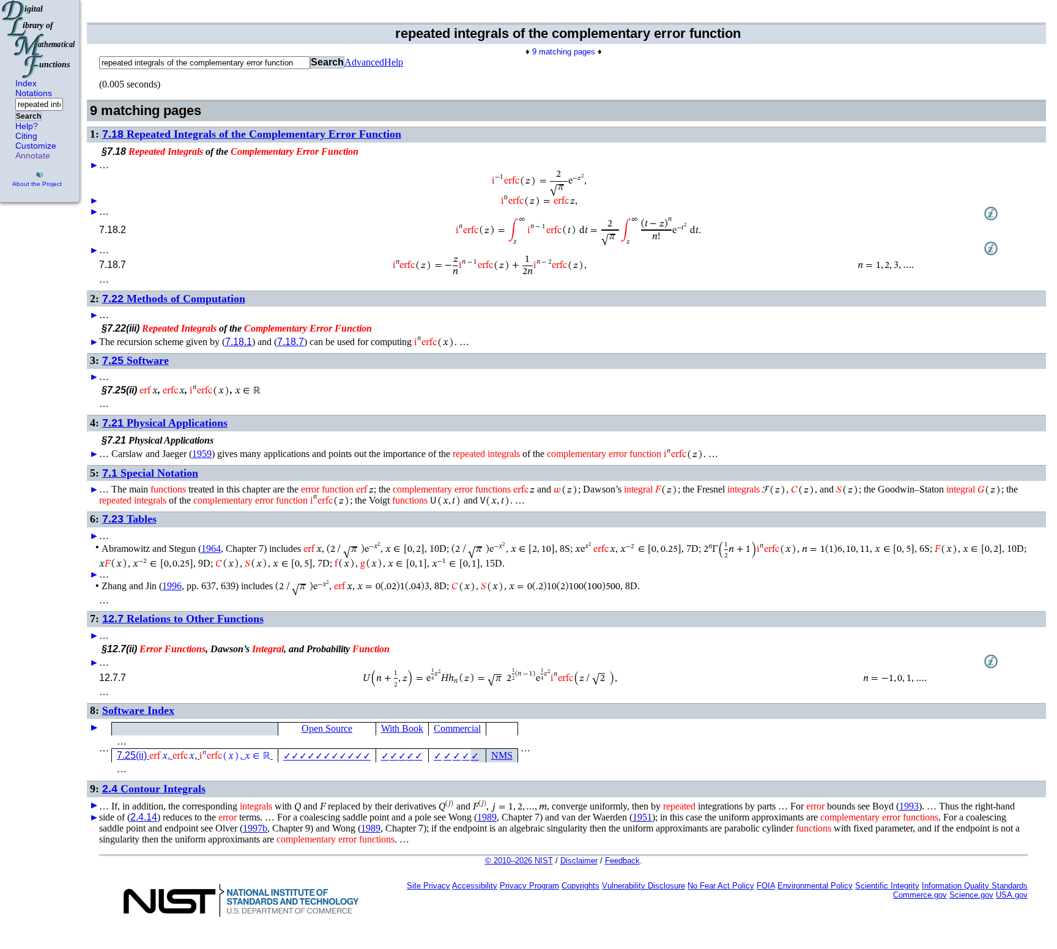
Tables (129, 519)
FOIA (766, 885)
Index (26, 83)
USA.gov (1012, 894)
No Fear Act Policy (721, 885)
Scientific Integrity (887, 885)
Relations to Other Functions (183, 618)
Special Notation (150, 473)
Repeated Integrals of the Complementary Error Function (251, 134)
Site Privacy (428, 885)
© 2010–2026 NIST (519, 860)
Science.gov (971, 894)
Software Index (138, 710)
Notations (33, 93)
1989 (487, 817)
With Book (402, 728)
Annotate (32, 155)
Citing (26, 136)
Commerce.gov (920, 894)
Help (393, 62)
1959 (202, 453)
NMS (502, 755)
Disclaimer (579, 860)
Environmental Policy (815, 885)
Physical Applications (165, 423)
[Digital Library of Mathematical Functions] (39, 39)
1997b (255, 828)
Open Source (327, 728)
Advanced (364, 62)
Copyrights (580, 885)
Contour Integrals (154, 789)
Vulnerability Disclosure (643, 885)
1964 (211, 548)
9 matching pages (563, 51)
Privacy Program (529, 885)
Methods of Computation (173, 298)
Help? (26, 126)
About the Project (37, 183)
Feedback (622, 860)
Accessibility (474, 885)
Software (135, 360)
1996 (172, 586)
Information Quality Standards (975, 885)
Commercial (457, 728)
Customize (35, 146)
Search (28, 116)
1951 (642, 817)
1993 (909, 806)
